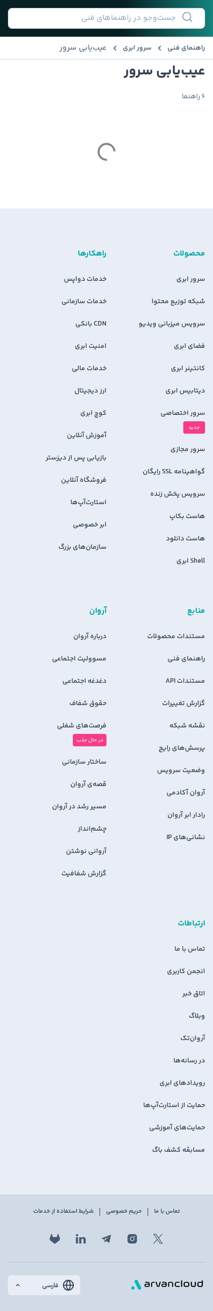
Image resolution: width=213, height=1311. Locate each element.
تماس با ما (167, 1211)
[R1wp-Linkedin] (81, 1239)
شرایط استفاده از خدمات (63, 1211)
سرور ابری (137, 48)
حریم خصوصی (124, 1211)
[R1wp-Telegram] (106, 1239)
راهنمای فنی (186, 48)
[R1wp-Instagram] (132, 1239)
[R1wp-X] (158, 1239)
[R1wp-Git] (55, 1239)
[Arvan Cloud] (167, 1285)
